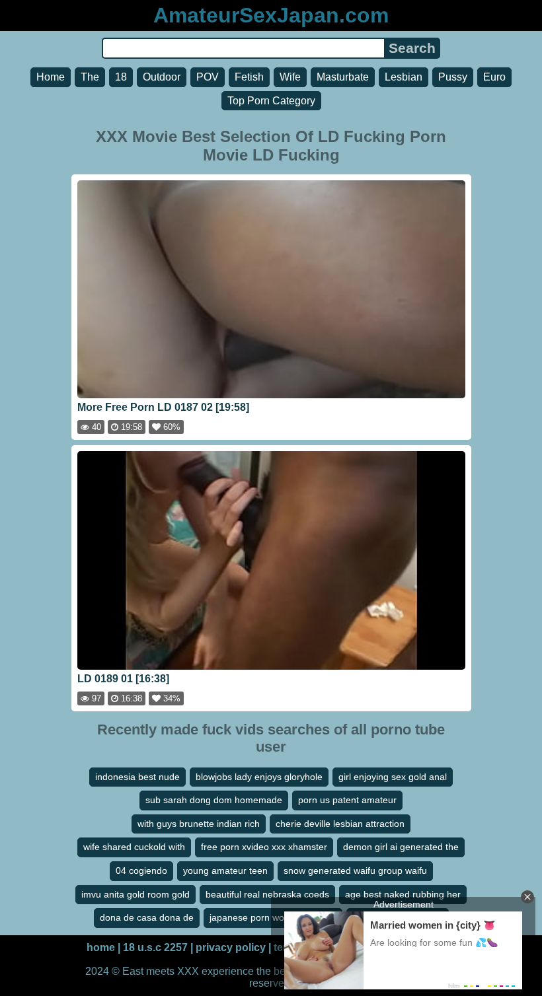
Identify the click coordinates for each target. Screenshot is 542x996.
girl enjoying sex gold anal (392, 776)
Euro (494, 77)
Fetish (249, 77)
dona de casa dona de (147, 917)
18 (121, 77)
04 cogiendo (141, 870)
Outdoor (161, 77)
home (101, 947)
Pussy (452, 77)
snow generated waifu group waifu (355, 870)
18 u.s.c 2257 (155, 947)
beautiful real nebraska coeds (267, 894)
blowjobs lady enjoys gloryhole (259, 776)
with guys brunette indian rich (198, 823)
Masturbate (343, 77)
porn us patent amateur (347, 800)
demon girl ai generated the (401, 846)
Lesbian (403, 77)
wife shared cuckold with (134, 846)
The (90, 77)
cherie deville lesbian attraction (340, 823)
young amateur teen (225, 870)
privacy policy (231, 947)
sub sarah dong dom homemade (213, 800)
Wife (290, 77)
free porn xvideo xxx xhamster (264, 846)
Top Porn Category (271, 100)
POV (207, 77)
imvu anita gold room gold (135, 894)
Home (50, 77)
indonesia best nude (137, 776)
